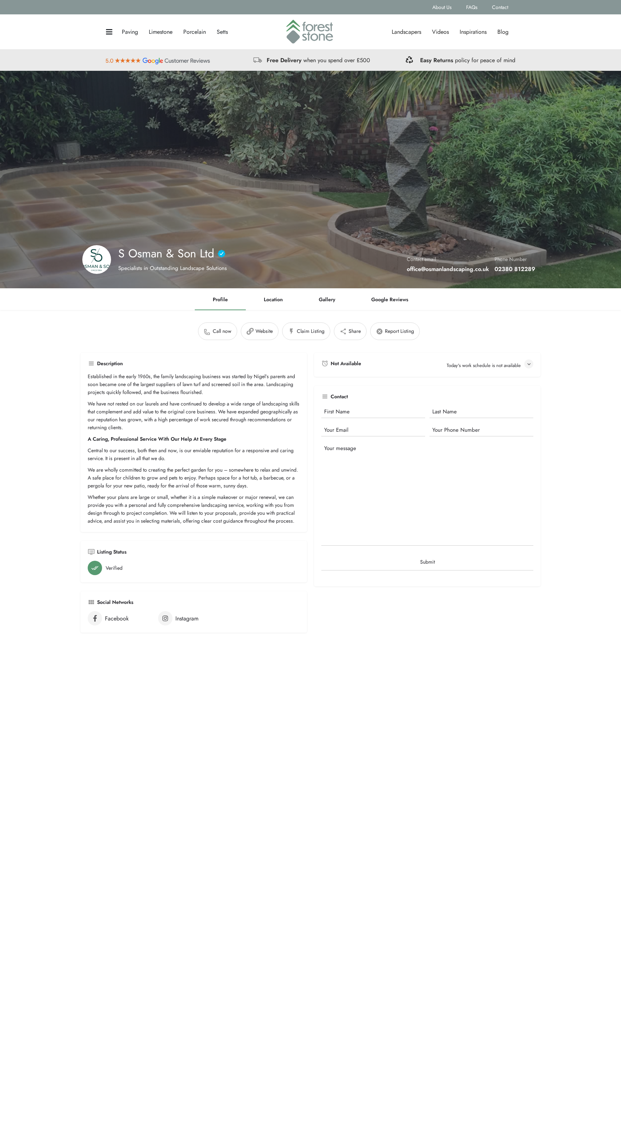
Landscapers (406, 32)
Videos (440, 32)
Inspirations (473, 32)
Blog (503, 32)
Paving (130, 32)
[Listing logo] (96, 259)
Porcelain (194, 32)
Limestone (160, 32)
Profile (220, 299)
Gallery (327, 299)
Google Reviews (389, 299)
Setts (222, 32)
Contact (500, 7)
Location (273, 299)
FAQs (472, 7)
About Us (442, 7)
